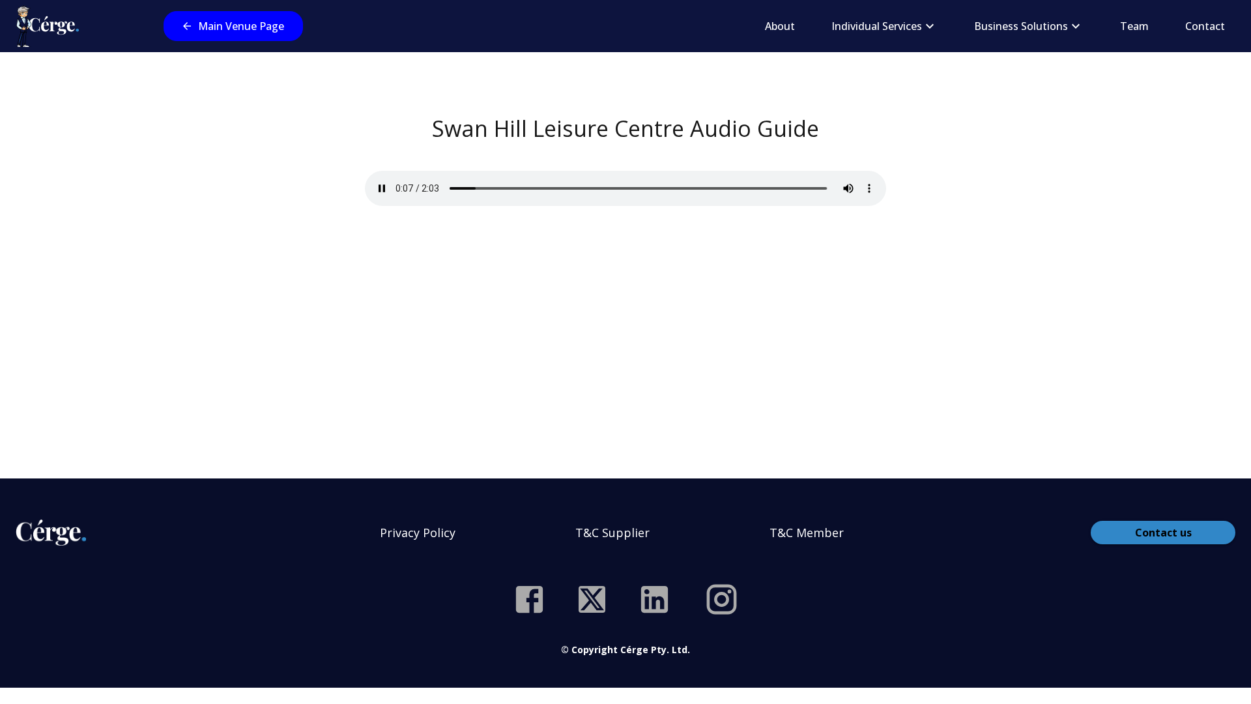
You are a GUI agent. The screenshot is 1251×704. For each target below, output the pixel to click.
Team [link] (1134, 26)
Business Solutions (1021, 26)
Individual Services (876, 26)
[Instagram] (721, 599)
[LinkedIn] (654, 599)
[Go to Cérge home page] (50, 26)
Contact (1205, 26)
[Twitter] (592, 599)
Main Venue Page (241, 26)
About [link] (780, 26)
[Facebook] (529, 599)
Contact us (1163, 532)
